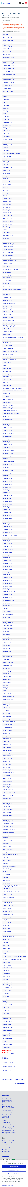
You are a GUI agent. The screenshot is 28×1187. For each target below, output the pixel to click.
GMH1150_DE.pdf (7, 422)
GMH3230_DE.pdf (7, 484)
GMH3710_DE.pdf (7, 543)
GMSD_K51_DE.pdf (8, 622)
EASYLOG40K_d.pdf (8, 71)
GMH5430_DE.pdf (7, 574)
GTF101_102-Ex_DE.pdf (9, 795)
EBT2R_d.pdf (6, 116)
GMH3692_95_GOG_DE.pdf (10, 535)
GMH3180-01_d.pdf (8, 467)
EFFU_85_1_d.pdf (7, 145)
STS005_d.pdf (6, 973)
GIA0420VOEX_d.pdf (8, 317)
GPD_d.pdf (5, 685)
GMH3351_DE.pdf (11, 1079)
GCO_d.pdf (5, 195)
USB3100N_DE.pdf (8, 1027)
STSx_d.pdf (5, 979)
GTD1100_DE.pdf (7, 781)
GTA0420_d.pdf (7, 778)
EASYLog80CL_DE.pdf (8, 82)
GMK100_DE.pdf (7, 606)
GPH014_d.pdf (6, 690)
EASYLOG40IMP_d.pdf (8, 68)
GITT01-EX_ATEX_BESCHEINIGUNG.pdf (13, 388)
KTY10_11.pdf (6, 883)
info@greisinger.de (9, 28)
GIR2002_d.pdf (6, 362)
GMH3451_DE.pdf (7, 507)
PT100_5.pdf (6, 939)
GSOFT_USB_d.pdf (7, 758)
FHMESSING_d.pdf (7, 167)
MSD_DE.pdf (6, 919)
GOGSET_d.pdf (6, 668)
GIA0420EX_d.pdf (7, 309)
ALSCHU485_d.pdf (7, 48)
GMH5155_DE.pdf (7, 572)
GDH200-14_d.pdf (7, 229)
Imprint (5, 1149)
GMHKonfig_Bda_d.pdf (8, 600)
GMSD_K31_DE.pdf (8, 620)
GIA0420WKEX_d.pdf (8, 323)
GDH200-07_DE (7, 1070)
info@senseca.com (9, 1110)
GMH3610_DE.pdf (7, 521)
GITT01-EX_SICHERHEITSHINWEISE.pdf (13, 391)
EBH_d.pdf (5, 102)
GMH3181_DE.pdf (7, 478)
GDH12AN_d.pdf (7, 204)
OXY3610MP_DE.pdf (8, 934)
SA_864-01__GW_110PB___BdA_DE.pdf (13, 959)
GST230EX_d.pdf (7, 764)
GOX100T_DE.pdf (7, 671)
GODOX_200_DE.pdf (8, 662)
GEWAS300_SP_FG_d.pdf (9, 260)
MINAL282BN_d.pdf (8, 905)
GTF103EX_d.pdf (7, 804)
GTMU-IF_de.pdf (7, 843)
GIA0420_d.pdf (6, 328)
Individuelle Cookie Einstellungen (14, 1170)
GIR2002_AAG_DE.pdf (8, 357)
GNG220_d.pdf (6, 645)
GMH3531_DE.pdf (7, 515)
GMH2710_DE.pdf (7, 430)
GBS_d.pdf (5, 190)
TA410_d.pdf (6, 996)
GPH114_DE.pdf (7, 693)
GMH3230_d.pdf (7, 487)
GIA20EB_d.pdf (7, 334)
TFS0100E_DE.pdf (7, 1004)
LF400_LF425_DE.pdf (8, 897)
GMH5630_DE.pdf (7, 586)
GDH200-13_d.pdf (7, 224)
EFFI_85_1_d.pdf (7, 142)
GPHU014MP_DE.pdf (8, 696)
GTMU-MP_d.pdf (7, 846)
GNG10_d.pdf (6, 634)
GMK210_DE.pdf (7, 608)
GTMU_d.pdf (6, 852)
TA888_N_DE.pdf (7, 999)
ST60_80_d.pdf (6, 970)
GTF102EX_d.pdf (7, 798)
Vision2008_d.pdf (7, 1038)
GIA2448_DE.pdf (7, 340)
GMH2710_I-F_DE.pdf (8, 433)
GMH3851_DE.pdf (7, 563)
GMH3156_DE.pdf (7, 444)
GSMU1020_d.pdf (7, 750)
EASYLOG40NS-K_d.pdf (9, 74)
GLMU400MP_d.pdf (8, 408)
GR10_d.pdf (6, 710)
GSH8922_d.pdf (7, 747)
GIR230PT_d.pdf (7, 379)
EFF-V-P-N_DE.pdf (7, 139)
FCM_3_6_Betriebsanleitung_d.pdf (11, 153)
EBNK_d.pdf (6, 105)
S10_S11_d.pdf (6, 953)
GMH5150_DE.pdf (7, 569)
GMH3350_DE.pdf (7, 501)
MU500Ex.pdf (6, 928)
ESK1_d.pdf (6, 150)
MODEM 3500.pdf (7, 911)
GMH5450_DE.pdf (7, 577)
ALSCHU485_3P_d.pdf (8, 46)
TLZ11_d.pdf (6, 1013)
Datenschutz (4, 1185)
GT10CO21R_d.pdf (7, 770)
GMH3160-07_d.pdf (8, 453)
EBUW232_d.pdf (7, 125)
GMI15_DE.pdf (6, 603)
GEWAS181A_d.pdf (8, 246)
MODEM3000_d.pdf (8, 917)
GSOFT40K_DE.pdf (7, 755)
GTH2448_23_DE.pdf (8, 832)
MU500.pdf (6, 925)
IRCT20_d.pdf (6, 874)
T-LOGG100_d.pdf (7, 982)
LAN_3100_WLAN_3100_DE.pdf (11, 886)
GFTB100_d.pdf (7, 272)
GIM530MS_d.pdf (7, 345)
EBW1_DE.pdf (6, 128)
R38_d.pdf (5, 942)
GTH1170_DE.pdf (7, 815)
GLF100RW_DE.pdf (8, 399)
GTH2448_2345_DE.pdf (9, 829)
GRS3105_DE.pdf (7, 727)
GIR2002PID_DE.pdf (8, 354)
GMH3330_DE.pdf (7, 495)
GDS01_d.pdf (6, 232)
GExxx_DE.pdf (6, 266)
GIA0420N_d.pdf (7, 314)
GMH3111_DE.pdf (7, 439)
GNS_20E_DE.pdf (7, 656)
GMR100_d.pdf (7, 611)
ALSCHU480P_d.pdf (8, 40)
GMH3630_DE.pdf (7, 526)
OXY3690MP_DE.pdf (8, 936)
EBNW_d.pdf (6, 108)
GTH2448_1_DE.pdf (8, 826)
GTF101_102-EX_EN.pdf (9, 792)
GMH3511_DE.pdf (7, 509)
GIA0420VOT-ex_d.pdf (8, 320)
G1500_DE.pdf (6, 176)
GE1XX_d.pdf (6, 241)
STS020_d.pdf (6, 976)
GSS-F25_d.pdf (6, 761)
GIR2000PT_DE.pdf (8, 348)
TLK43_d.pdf (6, 1010)
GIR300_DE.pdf (7, 385)
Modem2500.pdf (7, 931)
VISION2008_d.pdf (7, 1033)
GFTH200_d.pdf (7, 280)
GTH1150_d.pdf (7, 812)
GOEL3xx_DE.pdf (7, 665)
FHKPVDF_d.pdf (7, 156)
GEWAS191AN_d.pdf (8, 252)
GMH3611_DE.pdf (7, 524)
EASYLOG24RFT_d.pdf (8, 65)
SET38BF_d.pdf (7, 962)
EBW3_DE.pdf (6, 130)
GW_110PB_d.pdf (7, 869)
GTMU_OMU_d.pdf (8, 849)
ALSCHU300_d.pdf (7, 37)
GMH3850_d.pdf (7, 560)
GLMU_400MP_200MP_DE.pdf (11, 413)
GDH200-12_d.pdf (7, 218)
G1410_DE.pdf (6, 170)
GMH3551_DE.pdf (7, 518)
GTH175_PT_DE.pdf (8, 820)
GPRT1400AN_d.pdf (8, 699)
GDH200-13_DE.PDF (5, 1058)
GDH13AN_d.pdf (7, 207)
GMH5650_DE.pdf (7, 589)
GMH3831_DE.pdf (7, 557)
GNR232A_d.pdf (7, 651)
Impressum (11, 1185)
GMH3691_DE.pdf (7, 532)
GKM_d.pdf (6, 396)
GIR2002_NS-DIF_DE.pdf (9, 359)
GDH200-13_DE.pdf (8, 221)
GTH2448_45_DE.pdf (8, 835)
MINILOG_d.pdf (7, 908)
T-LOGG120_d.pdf (7, 985)
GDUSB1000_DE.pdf (8, 235)
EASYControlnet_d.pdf (8, 62)
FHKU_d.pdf (6, 161)
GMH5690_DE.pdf (7, 594)
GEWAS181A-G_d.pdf (8, 244)
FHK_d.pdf (5, 164)
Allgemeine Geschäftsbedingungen (11, 1140)
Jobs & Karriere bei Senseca (9, 1145)
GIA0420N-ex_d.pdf (8, 311)
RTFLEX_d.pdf (6, 948)
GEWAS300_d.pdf (7, 263)
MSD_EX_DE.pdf (7, 922)
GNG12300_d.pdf (7, 639)
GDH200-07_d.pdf (7, 215)
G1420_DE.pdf (6, 173)
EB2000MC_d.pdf (7, 85)
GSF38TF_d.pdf (7, 738)
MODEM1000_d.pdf (8, 914)
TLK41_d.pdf (6, 1007)
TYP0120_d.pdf (7, 1016)
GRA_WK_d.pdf (7, 716)
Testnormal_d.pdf (7, 1021)
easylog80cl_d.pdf (7, 1044)
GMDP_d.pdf (6, 416)
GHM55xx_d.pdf (7, 297)
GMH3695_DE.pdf (7, 540)
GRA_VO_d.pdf (6, 713)
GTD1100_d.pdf (7, 784)
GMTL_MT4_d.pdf (7, 625)
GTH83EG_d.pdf (7, 837)
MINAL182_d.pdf (7, 902)
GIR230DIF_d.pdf (7, 368)
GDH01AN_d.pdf (7, 198)
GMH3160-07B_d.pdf (8, 450)
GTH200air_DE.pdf (8, 823)
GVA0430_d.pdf (7, 860)
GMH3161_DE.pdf (7, 464)
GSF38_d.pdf (6, 741)
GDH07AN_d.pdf (7, 201)
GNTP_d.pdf (6, 659)
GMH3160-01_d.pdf (8, 447)
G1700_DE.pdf (6, 178)
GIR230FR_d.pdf (7, 371)
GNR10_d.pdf (6, 648)
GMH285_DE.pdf (7, 436)
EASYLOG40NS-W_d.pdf (9, 77)
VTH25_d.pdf (6, 1035)
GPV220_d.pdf (6, 707)
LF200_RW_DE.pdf (7, 894)
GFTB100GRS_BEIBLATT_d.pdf (11, 269)
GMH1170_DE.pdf (7, 425)
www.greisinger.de (10, 1112)
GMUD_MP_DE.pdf (8, 628)
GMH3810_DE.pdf (7, 552)
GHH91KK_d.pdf (7, 294)
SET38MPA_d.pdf (7, 968)
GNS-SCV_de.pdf (7, 654)
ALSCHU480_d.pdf (7, 43)
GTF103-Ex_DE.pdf (8, 801)
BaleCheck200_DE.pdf (8, 57)
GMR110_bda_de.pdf (8, 614)
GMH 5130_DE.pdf (8, 419)
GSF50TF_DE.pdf (7, 744)
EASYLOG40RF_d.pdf (8, 79)
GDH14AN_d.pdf (7, 210)
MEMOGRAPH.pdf (7, 900)
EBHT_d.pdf (6, 99)
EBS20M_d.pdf (6, 111)
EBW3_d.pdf (6, 133)
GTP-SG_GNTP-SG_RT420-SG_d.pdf (12, 854)
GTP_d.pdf (5, 857)
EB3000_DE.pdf (7, 88)
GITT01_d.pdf (6, 393)
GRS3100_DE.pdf (7, 724)
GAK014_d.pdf (6, 181)
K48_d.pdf (5, 877)
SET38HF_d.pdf (7, 965)
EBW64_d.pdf (6, 136)
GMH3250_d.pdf (7, 492)
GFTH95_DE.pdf (7, 283)
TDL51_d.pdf (6, 1001)
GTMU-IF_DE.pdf (7, 840)
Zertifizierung (6, 1147)
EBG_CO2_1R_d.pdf (8, 91)
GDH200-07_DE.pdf (8, 212)
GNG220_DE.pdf (7, 642)
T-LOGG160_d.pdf (7, 987)
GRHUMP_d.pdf (7, 719)
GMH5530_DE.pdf (7, 580)
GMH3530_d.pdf (7, 512)
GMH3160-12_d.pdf (8, 456)
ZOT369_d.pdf (6, 1041)
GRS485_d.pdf (6, 733)
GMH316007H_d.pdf (8, 461)
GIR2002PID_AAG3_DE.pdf (10, 351)
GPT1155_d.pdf (7, 702)
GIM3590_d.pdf (7, 342)
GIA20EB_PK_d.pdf (7, 331)
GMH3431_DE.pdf (7, 504)
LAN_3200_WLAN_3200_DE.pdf (11, 891)
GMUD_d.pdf (6, 631)
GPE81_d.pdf (6, 688)
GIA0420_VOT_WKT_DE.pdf (10, 326)
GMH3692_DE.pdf (7, 538)
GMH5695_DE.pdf (7, 597)
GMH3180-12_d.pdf (8, 473)
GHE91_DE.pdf (7, 292)
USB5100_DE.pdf (7, 1030)
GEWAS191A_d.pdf (8, 255)
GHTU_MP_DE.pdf (7, 300)
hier (25, 1180)
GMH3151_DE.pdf (7, 441)
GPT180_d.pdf (6, 705)
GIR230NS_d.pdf (7, 374)
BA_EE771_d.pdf (7, 51)
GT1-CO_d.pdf (6, 767)
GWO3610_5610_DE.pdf (9, 866)
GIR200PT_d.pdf (7, 365)
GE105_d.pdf (6, 238)
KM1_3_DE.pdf (6, 880)
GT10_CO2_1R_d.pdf (8, 772)
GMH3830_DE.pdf (7, 555)
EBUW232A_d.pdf (7, 122)
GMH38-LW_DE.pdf (8, 549)
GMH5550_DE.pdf (7, 583)
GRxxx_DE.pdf (6, 736)
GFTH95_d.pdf (6, 286)
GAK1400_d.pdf (7, 184)
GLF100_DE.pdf (7, 402)
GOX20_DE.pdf (7, 676)
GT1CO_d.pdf (6, 775)
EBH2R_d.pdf (6, 94)
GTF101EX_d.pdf (7, 787)
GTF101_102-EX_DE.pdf (9, 789)
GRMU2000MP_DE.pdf (9, 721)
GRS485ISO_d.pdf (7, 730)
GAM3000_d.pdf (7, 187)
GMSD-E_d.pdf (6, 617)
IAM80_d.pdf (6, 871)
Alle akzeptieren (14, 1166)
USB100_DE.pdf (7, 1024)
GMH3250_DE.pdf (7, 490)
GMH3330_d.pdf (7, 498)
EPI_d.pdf (5, 147)
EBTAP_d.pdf (6, 119)
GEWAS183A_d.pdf (8, 249)
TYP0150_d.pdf (7, 1018)
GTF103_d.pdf (6, 806)
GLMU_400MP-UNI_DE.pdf (10, 410)
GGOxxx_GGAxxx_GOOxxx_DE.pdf (12, 289)
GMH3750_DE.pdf (7, 546)
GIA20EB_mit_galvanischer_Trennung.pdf (13, 337)
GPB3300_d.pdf (7, 682)
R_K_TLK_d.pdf (6, 951)
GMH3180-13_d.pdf (8, 475)
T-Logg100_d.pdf (7, 990)
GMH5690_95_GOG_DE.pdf (10, 591)
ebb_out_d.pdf (6, 1047)
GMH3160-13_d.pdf (8, 458)
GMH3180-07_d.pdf (8, 470)
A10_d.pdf (5, 34)
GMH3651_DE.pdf (7, 529)
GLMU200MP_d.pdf (8, 405)
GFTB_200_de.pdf (7, 275)
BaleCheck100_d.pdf (8, 54)
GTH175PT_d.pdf (7, 818)
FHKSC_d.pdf (6, 159)
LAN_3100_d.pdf (7, 888)
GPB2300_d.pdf (7, 679)
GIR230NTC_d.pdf (7, 376)
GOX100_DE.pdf (7, 673)
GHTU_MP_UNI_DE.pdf (9, 303)
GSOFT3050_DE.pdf (8, 753)
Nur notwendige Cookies (14, 1173)
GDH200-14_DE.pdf (8, 227)
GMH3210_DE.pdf (7, 481)
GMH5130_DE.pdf (7, 566)
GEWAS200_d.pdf (7, 258)
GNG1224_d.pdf (7, 637)
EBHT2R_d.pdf (6, 96)
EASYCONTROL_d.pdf (8, 60)
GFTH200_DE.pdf (7, 277)
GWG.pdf (5, 863)
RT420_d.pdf (6, 945)
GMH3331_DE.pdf (4, 1079)
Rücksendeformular (8, 1142)
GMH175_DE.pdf (7, 427)
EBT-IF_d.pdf (6, 113)
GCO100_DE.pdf (7, 193)
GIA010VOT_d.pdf (7, 306)
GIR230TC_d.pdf (7, 382)
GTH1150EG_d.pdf (7, 809)
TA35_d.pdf (6, 993)
